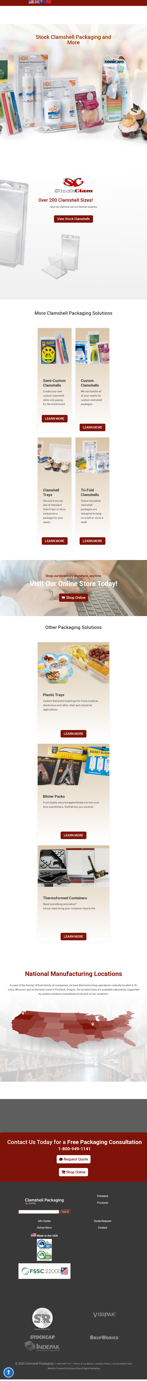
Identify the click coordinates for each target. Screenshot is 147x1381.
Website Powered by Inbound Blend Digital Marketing (74, 1368)
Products (102, 1202)
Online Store (44, 1227)
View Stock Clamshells (73, 219)
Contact (102, 1227)
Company (102, 1196)
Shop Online (76, 597)
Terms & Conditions (83, 1364)
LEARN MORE (54, 418)
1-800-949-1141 (63, 1364)
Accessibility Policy (122, 1364)
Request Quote (76, 1159)
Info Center (44, 1221)
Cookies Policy (103, 1364)
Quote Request (102, 1221)
